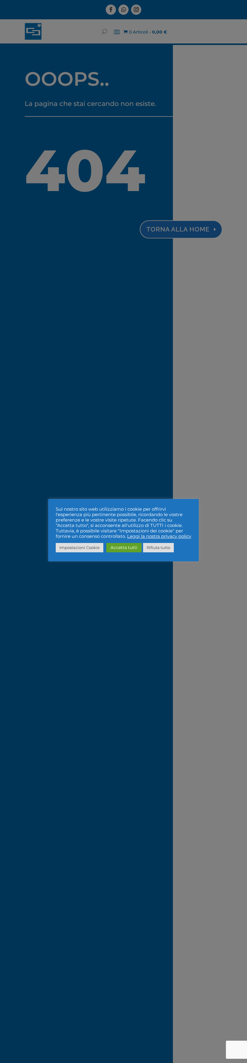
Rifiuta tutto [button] (158, 547)
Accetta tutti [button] (124, 547)
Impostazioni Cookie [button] (79, 547)
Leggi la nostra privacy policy (159, 536)
